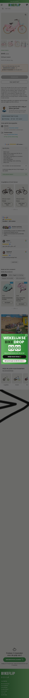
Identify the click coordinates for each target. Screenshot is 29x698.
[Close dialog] (26, 335)
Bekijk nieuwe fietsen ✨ (14, 356)
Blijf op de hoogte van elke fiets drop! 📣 (14, 361)
